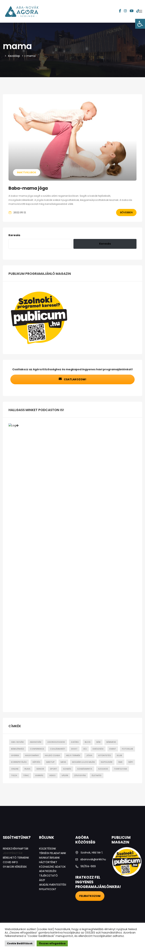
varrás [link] (39, 775)
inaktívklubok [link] (26, 172)
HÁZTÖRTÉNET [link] (48, 862)
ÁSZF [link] (42, 880)
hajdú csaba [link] (52, 755)
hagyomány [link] (32, 755)
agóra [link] (75, 742)
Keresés (14, 235)
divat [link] (74, 748)
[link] (140, 24)
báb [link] (98, 742)
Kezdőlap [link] (14, 56)
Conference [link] (37, 748)
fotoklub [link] (127, 748)
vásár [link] (65, 775)
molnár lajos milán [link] (83, 762)
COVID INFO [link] (10, 862)
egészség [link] (98, 748)
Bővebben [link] (126, 212)
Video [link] (52, 775)
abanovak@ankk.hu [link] (93, 859)
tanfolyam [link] (120, 768)
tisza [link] (14, 775)
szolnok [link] (103, 768)
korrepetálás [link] (19, 762)
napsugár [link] (106, 762)
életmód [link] (96, 775)
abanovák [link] (35, 742)
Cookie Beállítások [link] (19, 943)
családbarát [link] (57, 748)
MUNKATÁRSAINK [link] (49, 858)
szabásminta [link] (84, 768)
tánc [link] (26, 775)
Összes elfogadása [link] (52, 943)
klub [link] (119, 755)
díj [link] (85, 748)
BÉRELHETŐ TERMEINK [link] (16, 858)
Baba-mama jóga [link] (28, 188)
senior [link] (40, 768)
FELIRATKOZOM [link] (89, 896)
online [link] (15, 768)
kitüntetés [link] (104, 755)
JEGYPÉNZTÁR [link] (12, 853)
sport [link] (53, 768)
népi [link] (130, 762)
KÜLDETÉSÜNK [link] (47, 848)
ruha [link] (27, 768)
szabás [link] (67, 768)
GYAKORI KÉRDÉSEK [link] (15, 867)
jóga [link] (89, 755)
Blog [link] (87, 742)
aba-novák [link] (17, 742)
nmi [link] (120, 762)
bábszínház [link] (17, 748)
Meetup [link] (50, 762)
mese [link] (63, 762)
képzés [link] (36, 762)
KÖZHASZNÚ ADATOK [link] (52, 867)
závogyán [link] (80, 775)
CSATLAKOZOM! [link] (74, 379)
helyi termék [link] (73, 755)
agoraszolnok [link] (56, 742)
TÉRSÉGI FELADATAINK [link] (52, 853)
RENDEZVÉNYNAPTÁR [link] (15, 848)
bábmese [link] (111, 742)
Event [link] (113, 748)
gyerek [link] (15, 755)
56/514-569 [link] (88, 866)
